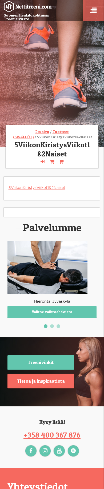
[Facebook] (31, 450)
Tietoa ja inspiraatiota (41, 380)
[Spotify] (73, 450)
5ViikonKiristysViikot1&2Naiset (37, 188)
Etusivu (42, 131)
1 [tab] (46, 327)
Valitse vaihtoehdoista (52, 311)
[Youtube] (59, 450)
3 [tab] (59, 327)
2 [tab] (52, 327)
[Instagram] (45, 450)
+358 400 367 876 (52, 434)
